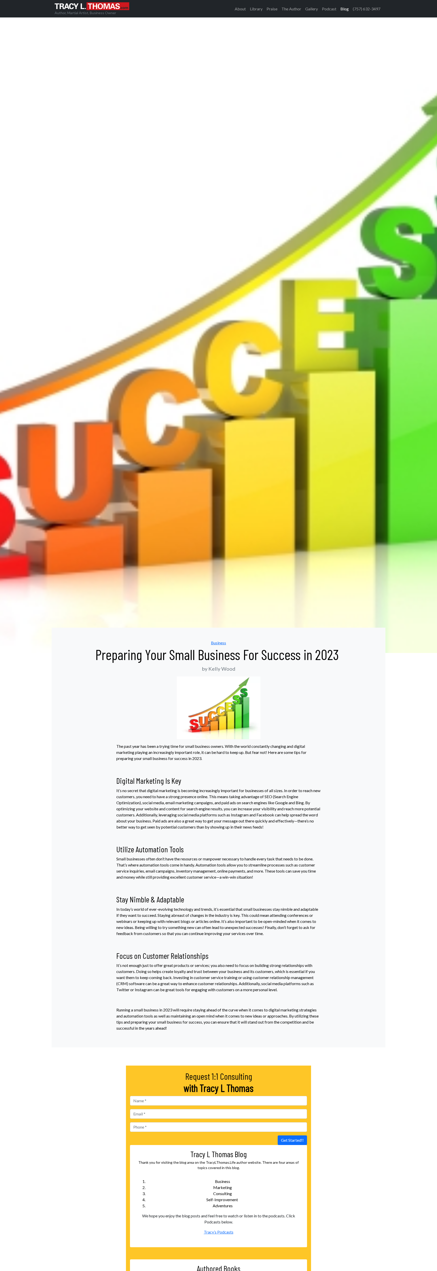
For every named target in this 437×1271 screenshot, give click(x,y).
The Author (291, 8)
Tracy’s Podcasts (218, 1232)
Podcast (329, 8)
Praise (272, 8)
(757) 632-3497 (366, 8)
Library (256, 8)
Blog (344, 8)
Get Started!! (292, 1140)
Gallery (311, 8)
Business (218, 642)
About (240, 8)
